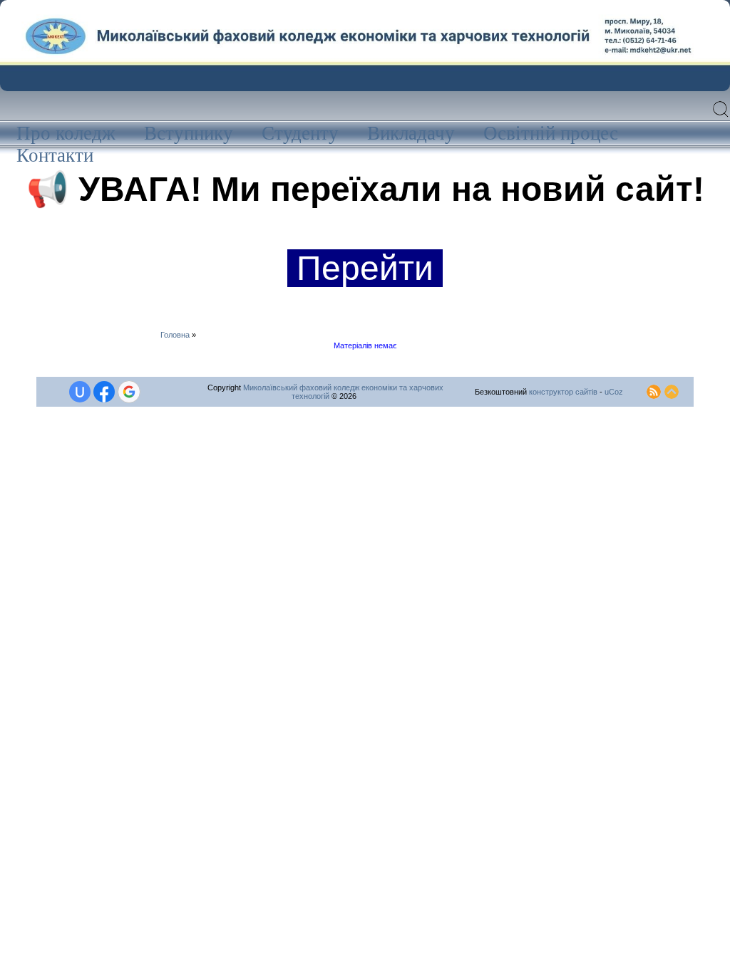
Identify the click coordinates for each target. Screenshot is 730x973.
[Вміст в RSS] (654, 389)
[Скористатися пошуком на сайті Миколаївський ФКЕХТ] (721, 116)
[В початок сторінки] (671, 389)
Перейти (365, 268)
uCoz (614, 391)
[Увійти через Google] (129, 391)
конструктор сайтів (563, 391)
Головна (175, 335)
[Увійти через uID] (80, 391)
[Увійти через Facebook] (104, 391)
